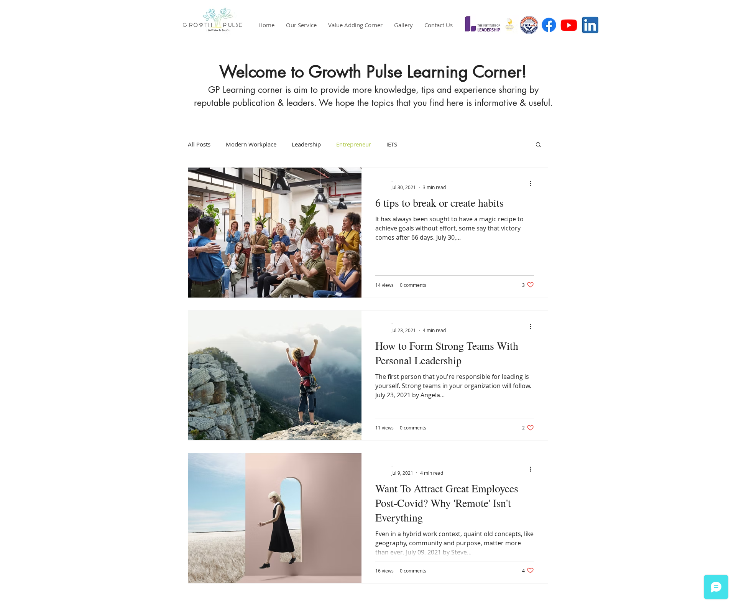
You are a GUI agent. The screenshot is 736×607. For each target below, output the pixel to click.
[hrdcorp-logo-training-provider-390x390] (529, 25)
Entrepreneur (353, 144)
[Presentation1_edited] (509, 25)
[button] (538, 145)
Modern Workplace (251, 144)
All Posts (199, 144)
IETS (391, 144)
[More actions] (532, 183)
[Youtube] (568, 25)
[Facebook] (549, 25)
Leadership (306, 144)
